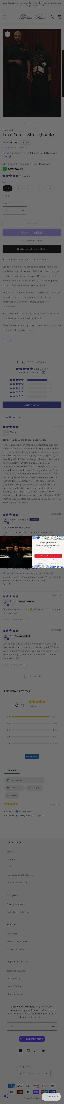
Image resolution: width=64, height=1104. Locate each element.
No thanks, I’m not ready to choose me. (48, 563)
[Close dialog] (62, 538)
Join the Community (48, 555)
